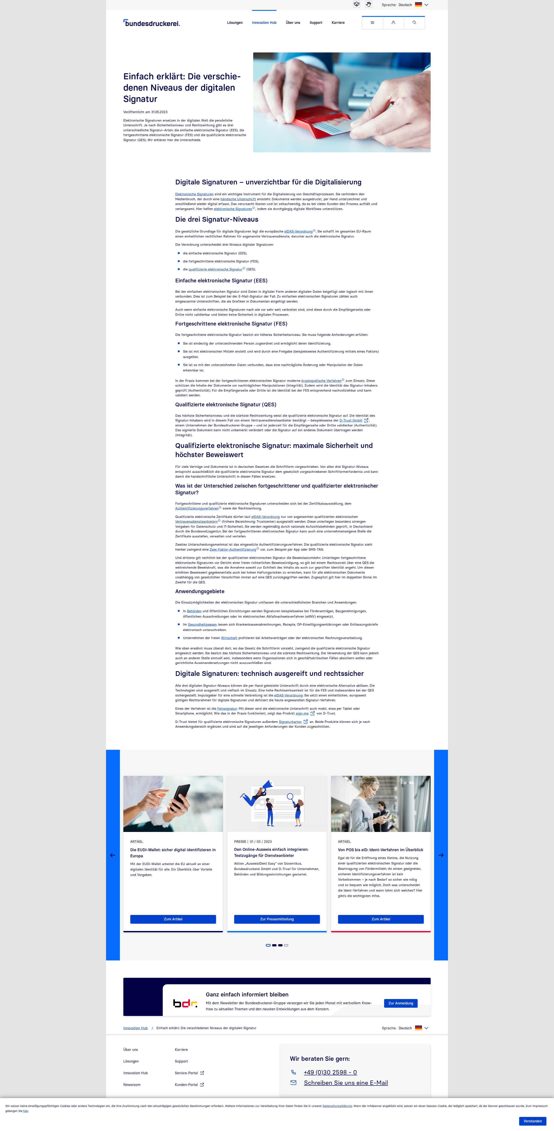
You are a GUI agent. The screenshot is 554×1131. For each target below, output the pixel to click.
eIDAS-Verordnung (265, 517)
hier (25, 1111)
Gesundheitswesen (202, 624)
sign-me (302, 713)
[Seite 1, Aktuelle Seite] (268, 945)
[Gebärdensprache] (368, 4)
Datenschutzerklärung (337, 1106)
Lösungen (235, 22)
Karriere (338, 22)
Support (316, 22)
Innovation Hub (264, 22)
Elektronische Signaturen (194, 194)
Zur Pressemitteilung (290, 920)
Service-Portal (186, 1073)
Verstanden (533, 1121)
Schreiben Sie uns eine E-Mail (346, 1082)
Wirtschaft (229, 638)
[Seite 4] (286, 945)
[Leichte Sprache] (356, 4)
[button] (372, 22)
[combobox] (413, 5)
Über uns (293, 22)
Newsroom (132, 1084)
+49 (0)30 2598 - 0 (330, 1072)
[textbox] (413, 5)
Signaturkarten (290, 722)
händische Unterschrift (238, 199)
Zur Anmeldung (401, 1003)
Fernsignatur (227, 708)
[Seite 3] (280, 945)
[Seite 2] (274, 945)
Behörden (194, 611)
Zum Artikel (190, 920)
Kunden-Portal (186, 1084)
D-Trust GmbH (351, 420)
